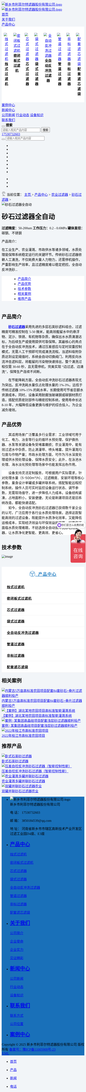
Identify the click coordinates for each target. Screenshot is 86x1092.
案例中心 (8, 105)
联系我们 (8, 120)
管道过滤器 (59, 74)
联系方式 (16, 1015)
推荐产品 (24, 299)
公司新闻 (8, 115)
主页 (28, 194)
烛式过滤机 (6, 74)
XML (5, 1053)
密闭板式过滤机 (19, 598)
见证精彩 (16, 958)
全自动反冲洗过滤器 (48, 70)
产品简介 (24, 279)
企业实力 (16, 949)
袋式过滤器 (36, 74)
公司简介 (16, 933)
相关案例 (24, 294)
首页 (5, 14)
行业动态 (22, 115)
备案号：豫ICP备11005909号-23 (32, 1049)
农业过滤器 (59, 194)
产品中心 (8, 24)
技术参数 (24, 289)
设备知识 (36, 115)
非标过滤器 (69, 74)
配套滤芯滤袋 (17, 667)
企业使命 (16, 941)
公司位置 (16, 1024)
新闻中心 (8, 110)
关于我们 (8, 19)
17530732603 (11, 134)
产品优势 (24, 284)
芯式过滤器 (27, 74)
